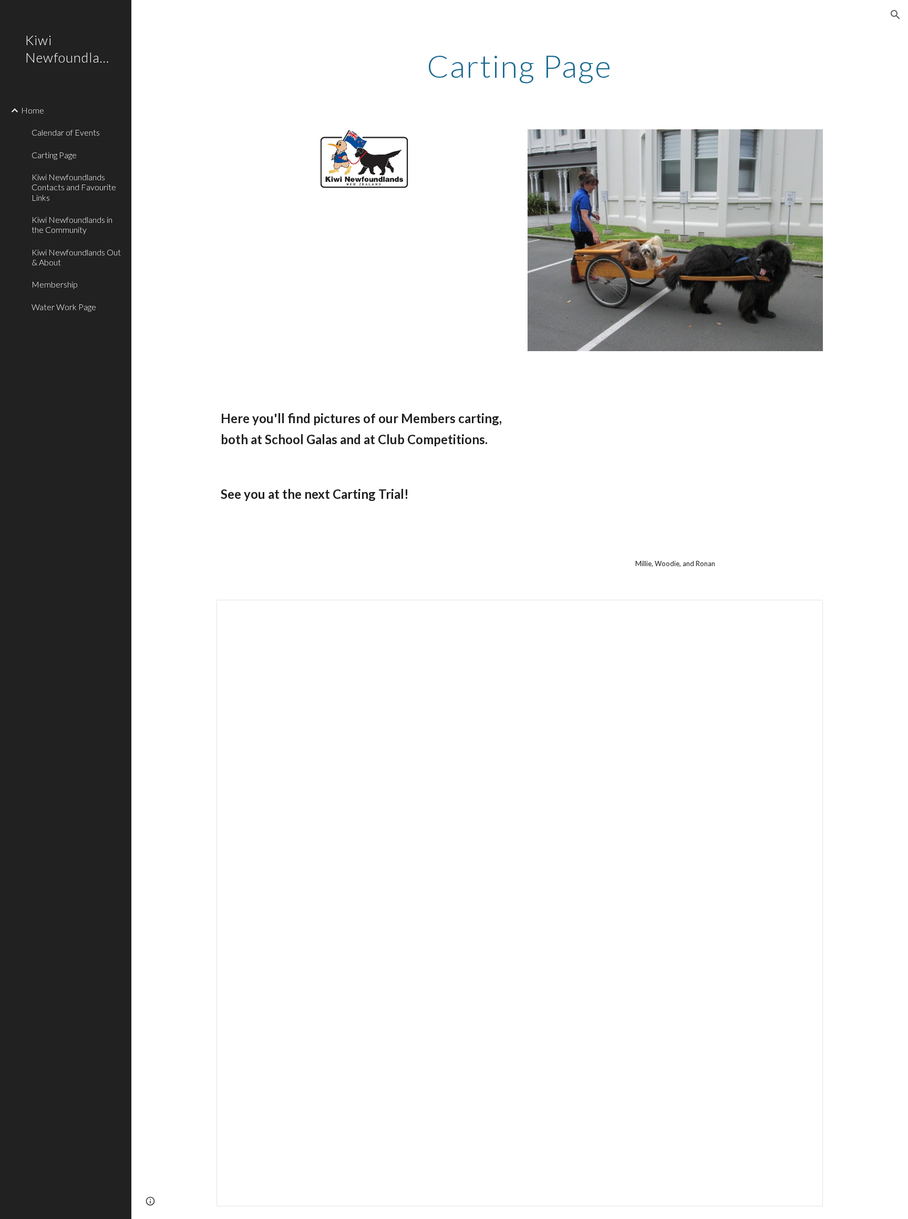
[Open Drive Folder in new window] (803, 613)
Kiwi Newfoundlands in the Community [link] (72, 224)
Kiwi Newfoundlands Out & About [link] (76, 257)
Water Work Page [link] (64, 307)
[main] (519, 65)
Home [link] (32, 110)
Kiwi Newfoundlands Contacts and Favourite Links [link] (74, 187)
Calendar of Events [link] (66, 132)
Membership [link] (55, 284)
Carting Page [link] (54, 155)
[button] (895, 14)
